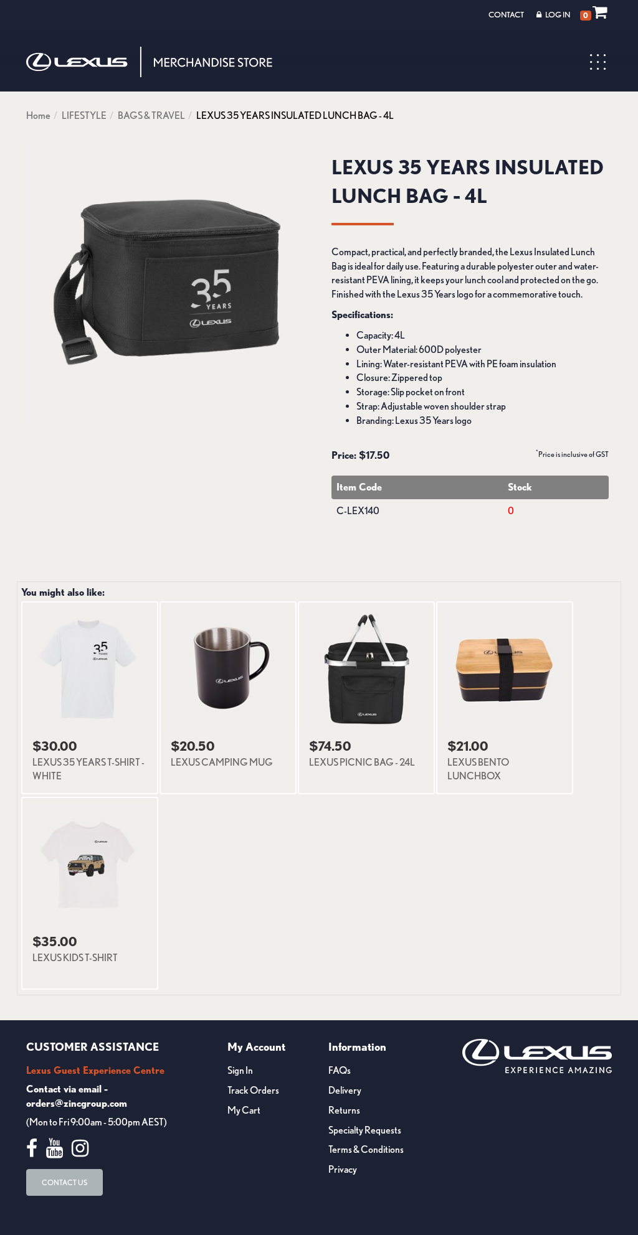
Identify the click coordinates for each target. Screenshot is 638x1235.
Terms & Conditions (366, 1149)
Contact (506, 14)
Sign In (240, 1070)
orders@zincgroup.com (76, 1103)
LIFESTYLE (84, 115)
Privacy (342, 1169)
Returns (344, 1110)
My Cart (243, 1110)
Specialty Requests (364, 1130)
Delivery (344, 1090)
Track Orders (253, 1090)
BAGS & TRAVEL (151, 115)
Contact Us (64, 1182)
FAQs (339, 1070)
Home (38, 115)
